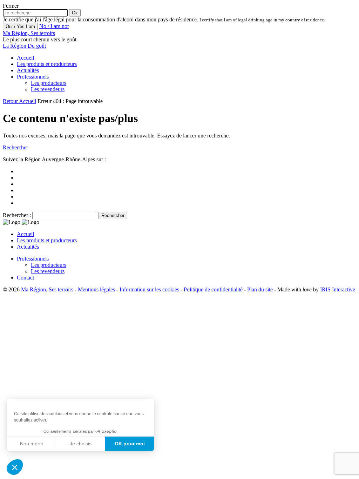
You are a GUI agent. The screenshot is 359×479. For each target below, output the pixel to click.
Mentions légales (96, 289)
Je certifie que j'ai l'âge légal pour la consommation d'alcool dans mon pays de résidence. (100, 19)
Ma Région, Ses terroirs (47, 289)
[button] (14, 467)
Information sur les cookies (149, 289)
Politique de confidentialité (213, 289)
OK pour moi (130, 443)
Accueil (25, 58)
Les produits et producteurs (47, 64)
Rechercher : (17, 215)
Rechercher (15, 147)
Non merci (31, 443)
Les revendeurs (48, 89)
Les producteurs (48, 83)
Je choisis (81, 443)
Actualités (28, 70)
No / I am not (54, 26)
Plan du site (260, 289)
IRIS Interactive (337, 289)
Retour (11, 101)
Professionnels (33, 77)
